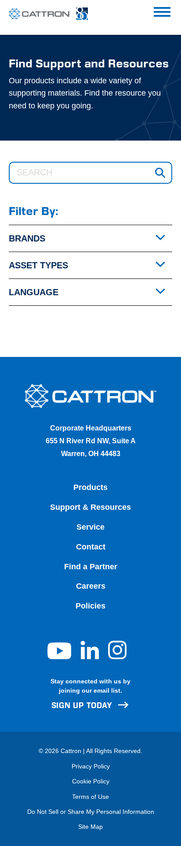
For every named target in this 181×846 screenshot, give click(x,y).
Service (90, 527)
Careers (90, 586)
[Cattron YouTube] (60, 656)
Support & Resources (90, 507)
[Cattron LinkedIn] (90, 656)
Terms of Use (90, 796)
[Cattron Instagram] (117, 656)
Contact (90, 546)
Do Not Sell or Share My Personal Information (90, 811)
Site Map (90, 826)
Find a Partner (90, 566)
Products (90, 487)
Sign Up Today (81, 705)
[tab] (90, 238)
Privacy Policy (91, 766)
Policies (90, 605)
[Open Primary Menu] (162, 13)
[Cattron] (44, 13)
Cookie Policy (90, 781)
